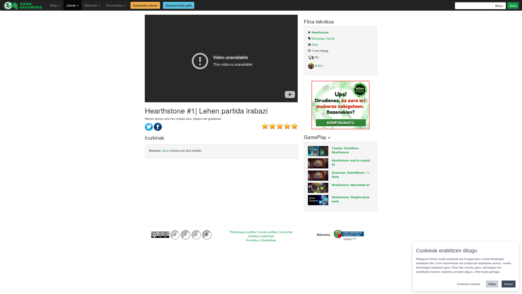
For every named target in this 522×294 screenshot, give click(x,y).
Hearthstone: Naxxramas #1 (351, 185)
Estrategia (318, 38)
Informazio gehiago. (488, 271)
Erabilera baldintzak (261, 236)
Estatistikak (269, 240)
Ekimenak (91, 5)
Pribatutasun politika (243, 232)
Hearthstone (320, 32)
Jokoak (71, 5)
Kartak (330, 38)
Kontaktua (252, 240)
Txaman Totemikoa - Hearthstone (346, 150)
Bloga (54, 5)
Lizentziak (286, 232)
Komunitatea (114, 5)
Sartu (513, 5)
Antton (318, 65)
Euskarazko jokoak (145, 5)
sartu (165, 150)
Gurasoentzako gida (179, 5)
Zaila (315, 44)
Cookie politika (267, 232)
